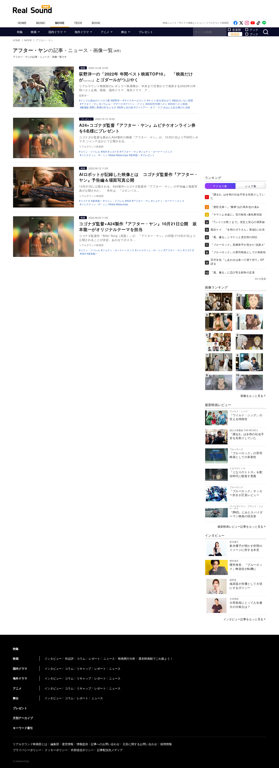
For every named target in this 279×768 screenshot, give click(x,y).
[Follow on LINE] (264, 23)
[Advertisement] (167, 9)
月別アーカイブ (23, 718)
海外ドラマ (82, 32)
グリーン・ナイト (135, 103)
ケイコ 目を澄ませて (159, 100)
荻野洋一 (117, 100)
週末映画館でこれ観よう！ (155, 658)
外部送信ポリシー (82, 750)
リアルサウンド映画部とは (30, 744)
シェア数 (251, 186)
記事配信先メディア (110, 750)
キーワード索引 (23, 728)
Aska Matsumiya (119, 155)
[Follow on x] (241, 23)
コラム (81, 658)
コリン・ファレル (90, 151)
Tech (78, 23)
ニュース (109, 658)
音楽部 (236, 30)
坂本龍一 (135, 155)
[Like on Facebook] (235, 23)
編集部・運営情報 (61, 744)
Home (22, 23)
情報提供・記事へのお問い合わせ (98, 744)
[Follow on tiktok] (258, 23)
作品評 (69, 658)
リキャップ (84, 668)
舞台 (124, 32)
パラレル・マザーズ (112, 103)
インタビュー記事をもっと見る (243, 619)
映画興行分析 (126, 658)
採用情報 (166, 744)
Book (96, 23)
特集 (20, 32)
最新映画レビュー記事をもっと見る (240, 526)
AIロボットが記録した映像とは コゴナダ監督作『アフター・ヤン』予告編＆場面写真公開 (138, 177)
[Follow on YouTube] (253, 23)
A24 (104, 151)
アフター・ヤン (89, 103)
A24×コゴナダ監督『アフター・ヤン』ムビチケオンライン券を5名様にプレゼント (137, 128)
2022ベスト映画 (178, 103)
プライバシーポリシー (27, 750)
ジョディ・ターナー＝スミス (156, 151)
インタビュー (53, 658)
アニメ (105, 32)
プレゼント (146, 32)
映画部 (235, 34)
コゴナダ (114, 151)
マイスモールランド (135, 100)
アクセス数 (220, 186)
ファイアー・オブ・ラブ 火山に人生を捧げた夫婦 (162, 107)
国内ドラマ (55, 32)
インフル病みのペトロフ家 (95, 100)
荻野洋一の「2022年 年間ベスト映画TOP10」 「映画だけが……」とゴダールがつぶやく (136, 76)
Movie (59, 23)
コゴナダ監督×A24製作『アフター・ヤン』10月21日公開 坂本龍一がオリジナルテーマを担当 (138, 226)
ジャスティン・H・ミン (94, 155)
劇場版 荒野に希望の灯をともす (98, 107)
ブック (254, 34)
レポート (94, 658)
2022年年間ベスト (157, 103)
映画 (34, 32)
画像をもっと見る (251, 396)
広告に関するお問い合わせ (140, 744)
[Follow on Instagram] (247, 23)
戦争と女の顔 (125, 107)
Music (40, 23)
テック (254, 30)
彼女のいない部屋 (183, 100)
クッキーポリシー (56, 750)
